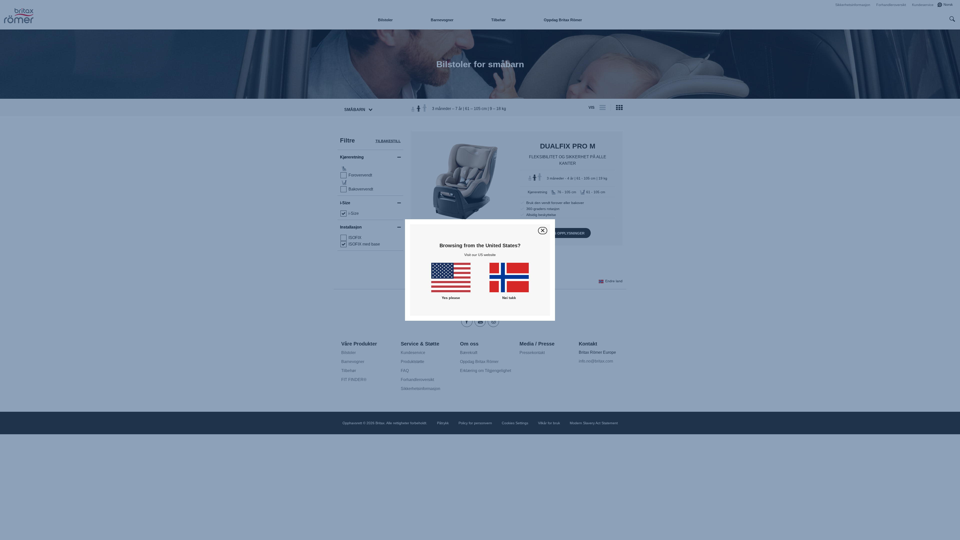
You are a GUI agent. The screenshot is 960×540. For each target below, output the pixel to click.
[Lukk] (542, 230)
